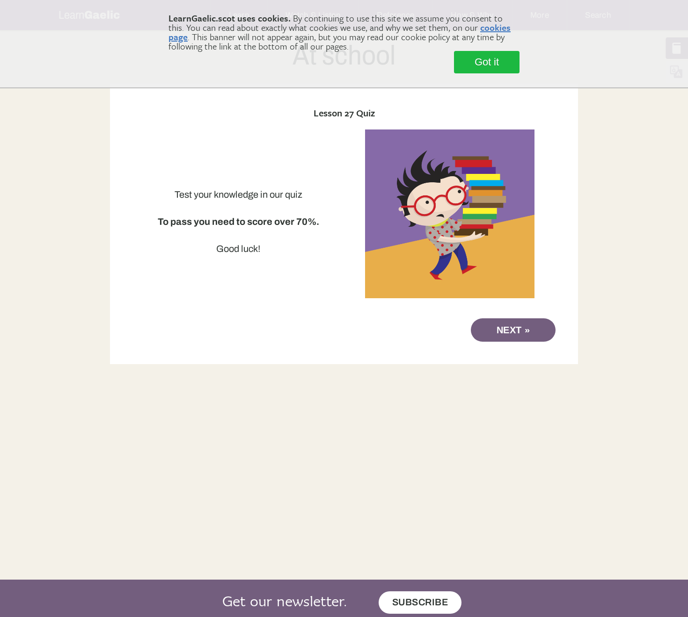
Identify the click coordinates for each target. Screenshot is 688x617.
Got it (487, 62)
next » (513, 330)
